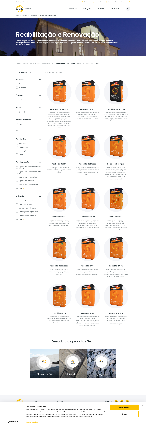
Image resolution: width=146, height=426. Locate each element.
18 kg (20, 124)
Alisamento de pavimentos (28, 201)
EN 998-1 (22, 112)
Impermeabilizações (85, 63)
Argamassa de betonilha (28, 177)
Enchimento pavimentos (27, 208)
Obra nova (22, 144)
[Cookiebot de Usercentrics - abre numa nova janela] (13, 422)
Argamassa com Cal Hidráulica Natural (30, 167)
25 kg (21, 131)
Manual (21, 84)
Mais (97, 63)
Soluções (87, 9)
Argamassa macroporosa (28, 184)
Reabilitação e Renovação (65, 63)
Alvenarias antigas (25, 204)
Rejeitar (124, 414)
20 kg (21, 128)
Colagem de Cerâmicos (31, 63)
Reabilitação (23, 147)
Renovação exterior (26, 151)
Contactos (114, 9)
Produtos (73, 9)
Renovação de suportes (27, 215)
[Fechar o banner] (143, 405)
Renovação (23, 154)
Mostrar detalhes (32, 422)
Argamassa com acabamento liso (30, 172)
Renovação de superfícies (28, 212)
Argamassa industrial (26, 181)
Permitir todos (124, 407)
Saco (20, 100)
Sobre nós (101, 9)
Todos (18, 63)
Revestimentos (48, 63)
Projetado (22, 87)
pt (129, 2)
